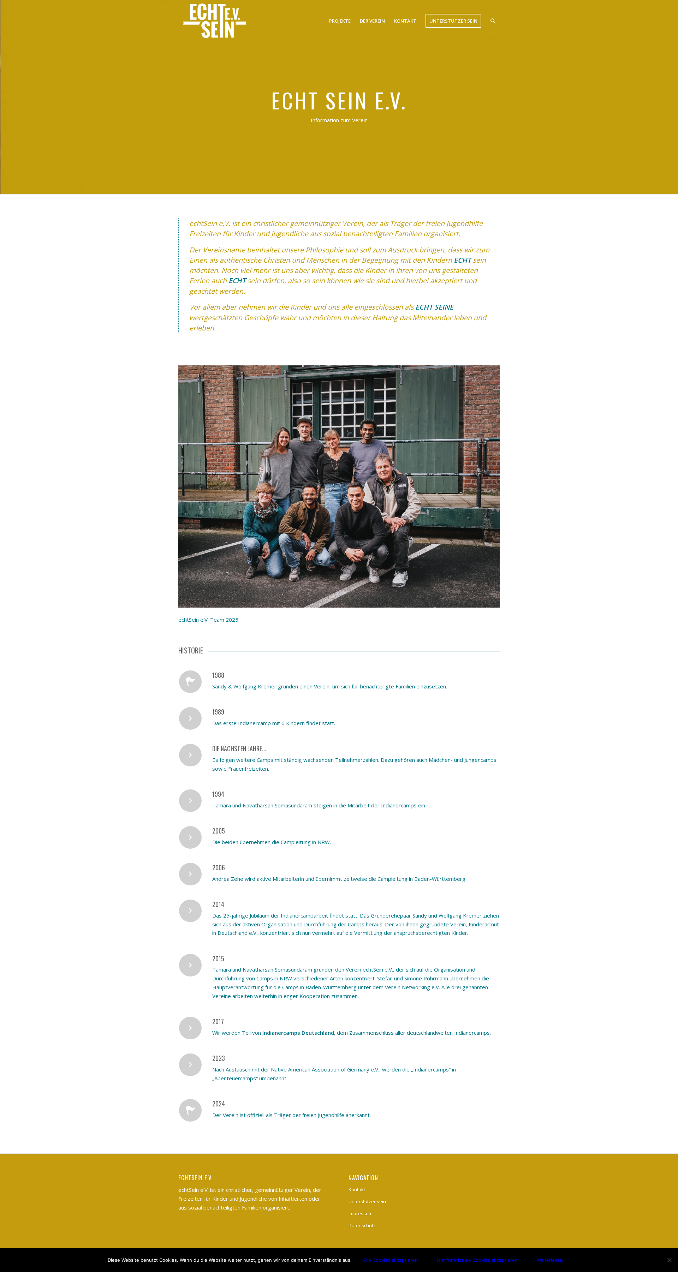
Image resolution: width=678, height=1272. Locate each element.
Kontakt (357, 1189)
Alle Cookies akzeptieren (390, 1260)
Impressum (361, 1213)
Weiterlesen (550, 1260)
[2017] (190, 1028)
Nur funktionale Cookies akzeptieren (477, 1260)
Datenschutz (362, 1225)
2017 (218, 1021)
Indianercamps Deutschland (298, 1032)
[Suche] (493, 21)
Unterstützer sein (367, 1201)
